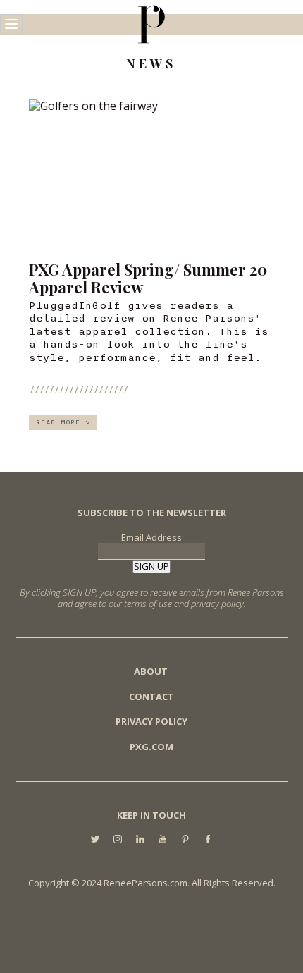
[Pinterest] (185, 840)
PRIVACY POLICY (151, 721)
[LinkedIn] (140, 840)
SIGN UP (151, 566)
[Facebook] (208, 840)
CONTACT (151, 696)
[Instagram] (117, 840)
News (151, 63)
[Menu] (11, 24)
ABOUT (151, 671)
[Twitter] (95, 840)
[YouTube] (163, 840)
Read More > (63, 422)
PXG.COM (151, 746)
